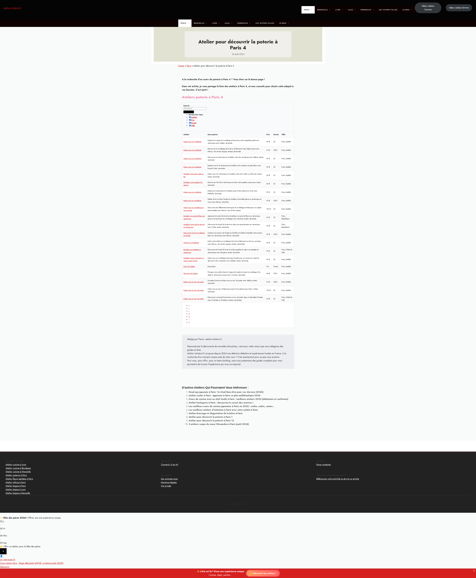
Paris (307, 10)
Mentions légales (169, 482)
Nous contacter (323, 464)
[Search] (186, 112)
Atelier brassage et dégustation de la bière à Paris (216, 413)
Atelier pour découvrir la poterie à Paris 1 (210, 417)
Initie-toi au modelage (191, 242)
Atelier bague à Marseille (18, 493)
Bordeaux (366, 10)
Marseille (322, 10)
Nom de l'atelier (189, 266)
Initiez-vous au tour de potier (193, 282)
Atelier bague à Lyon (16, 489)
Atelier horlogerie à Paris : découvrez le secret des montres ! (221, 402)
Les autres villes (388, 10)
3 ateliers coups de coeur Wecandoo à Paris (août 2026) (219, 424)
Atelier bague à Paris (16, 486)
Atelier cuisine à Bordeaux (18, 468)
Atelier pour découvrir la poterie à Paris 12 (211, 420)
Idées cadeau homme (428, 7)
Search (186, 105)
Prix (192, 120)
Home (181, 65)
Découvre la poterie (190, 273)
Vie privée (166, 486)
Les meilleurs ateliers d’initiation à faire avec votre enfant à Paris (223, 410)
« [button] (189, 305)
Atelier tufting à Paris (16, 482)
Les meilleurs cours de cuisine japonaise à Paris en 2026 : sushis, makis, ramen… (232, 406)
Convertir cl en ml (169, 464)
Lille (350, 10)
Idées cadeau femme (459, 7)
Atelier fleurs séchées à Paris (19, 478)
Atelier (194, 117)
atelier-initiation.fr (12, 8)
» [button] (189, 322)
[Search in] (191, 112)
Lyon (337, 10)
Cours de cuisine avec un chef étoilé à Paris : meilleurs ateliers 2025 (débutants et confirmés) (238, 399)
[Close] (474, 571)
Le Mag (406, 10)
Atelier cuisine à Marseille (18, 471)
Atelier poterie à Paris (16, 475)
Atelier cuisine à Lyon (16, 464)
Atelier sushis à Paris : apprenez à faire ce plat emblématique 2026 (224, 395)
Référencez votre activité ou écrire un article (337, 478)
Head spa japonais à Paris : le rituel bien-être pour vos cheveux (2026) (226, 392)
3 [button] (189, 316)
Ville (193, 125)
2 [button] (189, 314)
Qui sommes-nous (169, 478)
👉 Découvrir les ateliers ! (263, 573)
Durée (193, 123)
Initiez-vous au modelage (192, 141)
